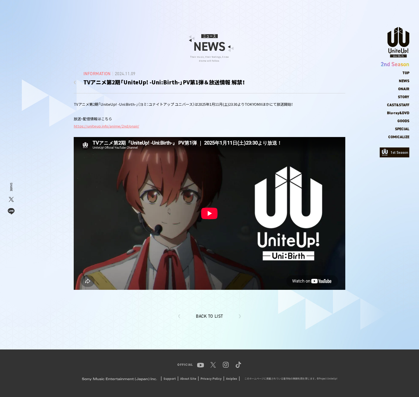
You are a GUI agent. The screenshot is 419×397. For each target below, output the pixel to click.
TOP (406, 72)
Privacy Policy (211, 378)
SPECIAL (402, 128)
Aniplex (231, 378)
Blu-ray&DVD (398, 112)
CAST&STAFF (398, 104)
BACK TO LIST (209, 316)
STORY (403, 96)
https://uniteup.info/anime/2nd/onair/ (106, 126)
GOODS (403, 120)
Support (169, 378)
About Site (188, 378)
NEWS (404, 80)
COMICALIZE (398, 136)
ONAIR (403, 88)
